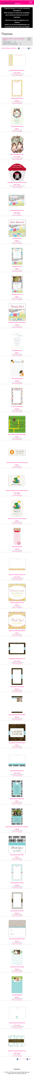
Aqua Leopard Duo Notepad (17, 910)
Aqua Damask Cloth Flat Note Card (17, 658)
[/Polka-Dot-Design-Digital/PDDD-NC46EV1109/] (17, 60)
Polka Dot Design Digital (17, 75)
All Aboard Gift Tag (17, 238)
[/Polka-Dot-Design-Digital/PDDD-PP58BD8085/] (17, 284)
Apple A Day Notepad (17, 546)
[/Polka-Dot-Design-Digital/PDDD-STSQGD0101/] (17, 844)
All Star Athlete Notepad (17, 378)
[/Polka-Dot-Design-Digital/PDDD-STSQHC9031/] (17, 928)
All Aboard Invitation (17, 266)
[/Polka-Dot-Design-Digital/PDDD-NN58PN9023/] (17, 396)
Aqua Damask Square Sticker (17, 854)
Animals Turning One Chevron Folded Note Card (17, 490)
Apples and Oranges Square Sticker (17, 630)
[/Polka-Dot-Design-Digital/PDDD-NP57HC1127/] (17, 116)
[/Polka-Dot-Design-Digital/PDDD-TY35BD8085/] (17, 200)
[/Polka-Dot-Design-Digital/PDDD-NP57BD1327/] (17, 508)
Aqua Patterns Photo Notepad (17, 966)
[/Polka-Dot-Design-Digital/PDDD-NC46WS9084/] (17, 564)
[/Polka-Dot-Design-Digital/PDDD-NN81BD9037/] (17, 368)
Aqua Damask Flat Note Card (17, 770)
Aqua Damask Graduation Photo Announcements (17, 826)
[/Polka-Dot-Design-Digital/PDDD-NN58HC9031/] (17, 900)
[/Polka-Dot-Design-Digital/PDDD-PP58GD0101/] (17, 816)
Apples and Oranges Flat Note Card (17, 574)
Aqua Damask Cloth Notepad (17, 686)
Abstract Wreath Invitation (17, 126)
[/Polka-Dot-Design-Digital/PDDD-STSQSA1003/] (17, 424)
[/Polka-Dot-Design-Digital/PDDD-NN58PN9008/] (17, 872)
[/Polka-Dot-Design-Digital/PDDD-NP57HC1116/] (17, 340)
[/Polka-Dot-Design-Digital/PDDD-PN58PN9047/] (17, 956)
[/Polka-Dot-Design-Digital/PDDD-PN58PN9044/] (17, 984)
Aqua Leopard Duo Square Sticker (17, 938)
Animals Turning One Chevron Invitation (17, 518)
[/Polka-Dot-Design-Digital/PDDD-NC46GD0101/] (17, 760)
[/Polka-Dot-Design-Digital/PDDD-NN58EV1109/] (17, 88)
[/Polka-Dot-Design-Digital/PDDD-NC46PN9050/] (17, 648)
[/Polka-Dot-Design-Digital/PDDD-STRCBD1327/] (17, 452)
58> (31, 48)
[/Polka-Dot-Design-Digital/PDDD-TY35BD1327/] (17, 480)
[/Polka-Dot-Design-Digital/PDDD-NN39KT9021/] (17, 536)
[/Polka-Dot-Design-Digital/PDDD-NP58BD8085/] (17, 256)
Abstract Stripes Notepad (17, 98)
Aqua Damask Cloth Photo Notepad (17, 714)
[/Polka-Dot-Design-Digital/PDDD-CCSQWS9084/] (17, 592)
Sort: (4, 41)
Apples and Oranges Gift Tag (17, 602)
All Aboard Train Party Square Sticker (17, 322)
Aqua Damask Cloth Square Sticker (17, 742)
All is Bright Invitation (17, 350)
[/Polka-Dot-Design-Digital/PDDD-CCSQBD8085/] (17, 228)
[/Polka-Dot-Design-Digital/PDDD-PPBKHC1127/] (17, 144)
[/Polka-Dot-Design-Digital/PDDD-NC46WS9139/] (17, 1013)
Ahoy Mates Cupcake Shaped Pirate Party (17, 182)
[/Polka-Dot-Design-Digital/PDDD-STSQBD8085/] (17, 312)
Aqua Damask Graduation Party (17, 798)
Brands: (5, 43)
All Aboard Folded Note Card (17, 210)
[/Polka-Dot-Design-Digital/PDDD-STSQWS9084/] (17, 620)
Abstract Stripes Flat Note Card (17, 70)
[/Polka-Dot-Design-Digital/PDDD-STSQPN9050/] (17, 732)
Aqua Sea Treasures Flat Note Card (17, 1022)
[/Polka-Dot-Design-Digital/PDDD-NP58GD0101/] (17, 788)
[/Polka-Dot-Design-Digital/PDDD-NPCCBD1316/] (17, 172)
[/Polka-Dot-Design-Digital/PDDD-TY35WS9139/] (17, 1041)
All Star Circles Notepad (17, 406)
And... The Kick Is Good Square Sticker (17, 434)
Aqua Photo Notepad (17, 994)
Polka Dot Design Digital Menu (9, 48)
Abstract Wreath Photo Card (17, 154)
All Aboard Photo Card (17, 294)
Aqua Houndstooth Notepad (17, 882)
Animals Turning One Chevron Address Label (17, 462)
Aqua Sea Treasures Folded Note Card (17, 1050)
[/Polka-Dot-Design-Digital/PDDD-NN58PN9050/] (17, 676)
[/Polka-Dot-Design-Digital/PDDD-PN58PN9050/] (17, 704)
